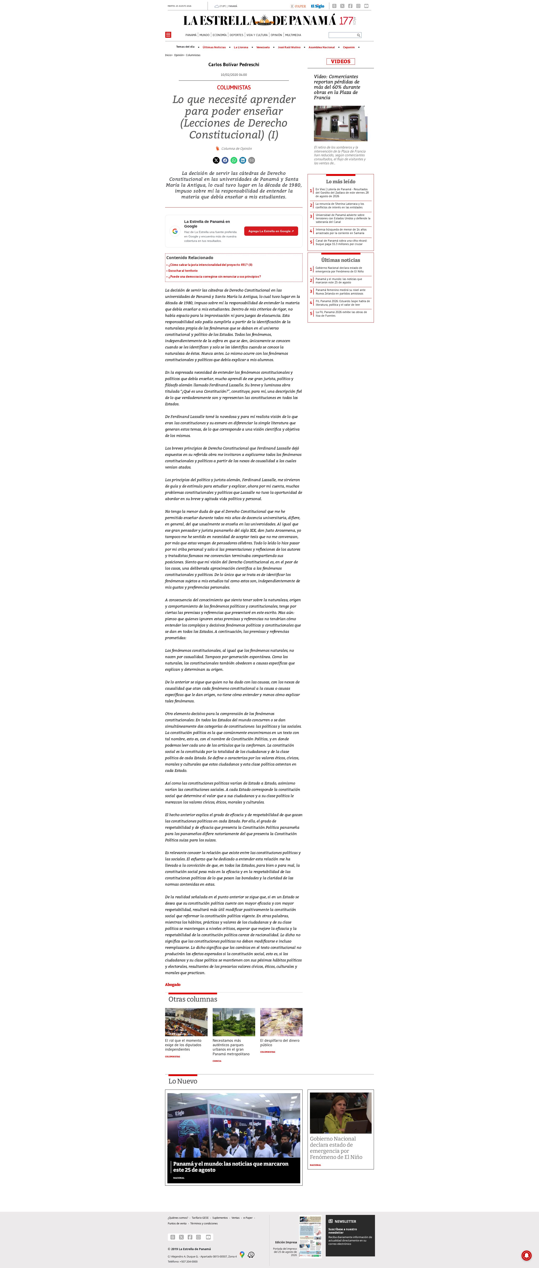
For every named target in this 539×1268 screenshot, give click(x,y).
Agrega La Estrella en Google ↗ (271, 231)
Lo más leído (340, 182)
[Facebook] (350, 6)
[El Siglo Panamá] (317, 6)
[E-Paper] (298, 6)
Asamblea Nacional (322, 47)
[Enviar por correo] (251, 160)
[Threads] (334, 6)
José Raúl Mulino (289, 47)
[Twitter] (216, 160)
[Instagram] (358, 6)
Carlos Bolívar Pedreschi (233, 64)
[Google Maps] (242, 1254)
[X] (342, 6)
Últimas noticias (340, 260)
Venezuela (263, 47)
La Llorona (241, 47)
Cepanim (349, 47)
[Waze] (251, 1254)
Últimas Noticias (214, 47)
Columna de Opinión (236, 148)
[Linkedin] (242, 160)
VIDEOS (341, 61)
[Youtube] (366, 6)
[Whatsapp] (234, 160)
